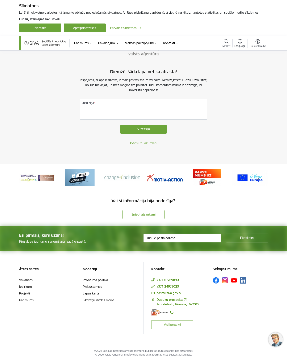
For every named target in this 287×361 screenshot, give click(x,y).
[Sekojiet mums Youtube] (234, 280)
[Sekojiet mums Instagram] (225, 280)
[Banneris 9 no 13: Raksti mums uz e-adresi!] (165, 177)
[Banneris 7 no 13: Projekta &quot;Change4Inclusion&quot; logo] (80, 177)
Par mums (26, 300)
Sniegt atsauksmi (143, 214)
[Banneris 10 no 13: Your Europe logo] (207, 177)
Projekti (24, 293)
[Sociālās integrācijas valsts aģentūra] (45, 43)
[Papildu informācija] (171, 312)
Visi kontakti (172, 325)
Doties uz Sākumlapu (143, 143)
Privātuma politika (95, 280)
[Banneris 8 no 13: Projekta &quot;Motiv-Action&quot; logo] (122, 177)
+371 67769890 (168, 280)
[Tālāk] (258, 177)
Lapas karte (91, 293)
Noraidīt (40, 28)
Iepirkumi (25, 287)
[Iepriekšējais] (29, 177)
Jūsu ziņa (88, 103)
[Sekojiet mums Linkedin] (243, 280)
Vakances (26, 280)
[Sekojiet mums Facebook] (216, 280)
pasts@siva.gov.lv (169, 293)
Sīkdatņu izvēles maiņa (99, 300)
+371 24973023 (168, 286)
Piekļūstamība (92, 287)
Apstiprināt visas (84, 28)
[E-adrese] (159, 312)
